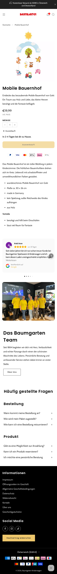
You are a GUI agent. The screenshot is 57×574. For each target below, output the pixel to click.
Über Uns (12, 372)
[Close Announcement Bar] (55, 4)
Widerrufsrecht (9, 498)
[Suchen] (53, 14)
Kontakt (6, 502)
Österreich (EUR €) (27, 552)
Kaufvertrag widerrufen (19, 538)
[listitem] (28, 4)
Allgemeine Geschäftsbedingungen (18, 489)
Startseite (6, 25)
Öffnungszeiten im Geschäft (15, 484)
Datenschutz (8, 493)
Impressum (7, 479)
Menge (6, 120)
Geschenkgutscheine (12, 512)
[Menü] (3, 14)
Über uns (6, 507)
